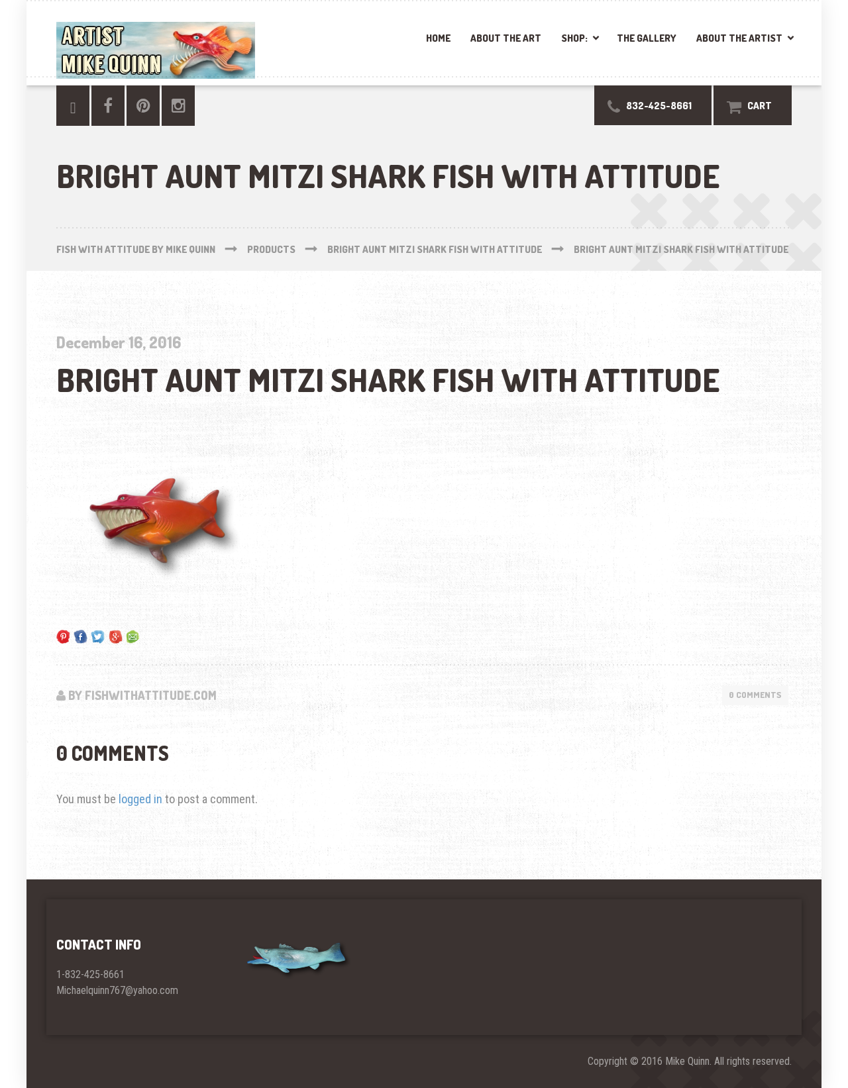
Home (438, 38)
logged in (140, 799)
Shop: (574, 38)
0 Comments (755, 694)
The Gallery (646, 38)
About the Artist (739, 38)
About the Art (505, 38)
